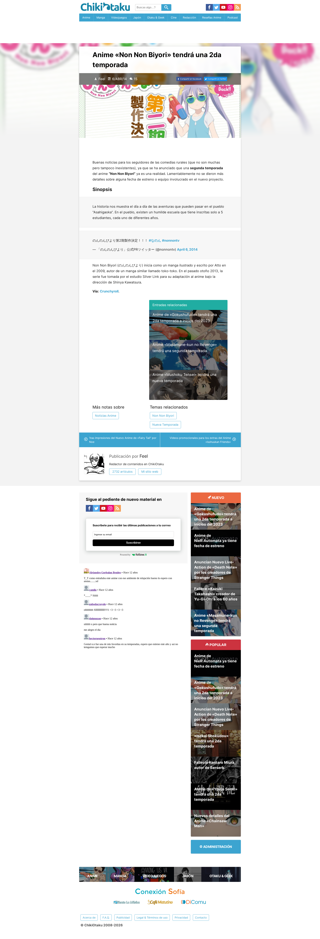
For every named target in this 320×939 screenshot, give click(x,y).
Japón (137, 17)
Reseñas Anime (211, 17)
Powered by (125, 554)
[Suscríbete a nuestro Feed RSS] (237, 7)
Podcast (233, 17)
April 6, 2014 (187, 249)
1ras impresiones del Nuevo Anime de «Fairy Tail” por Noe (122, 440)
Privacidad (181, 917)
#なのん (155, 240)
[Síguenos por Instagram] (230, 7)
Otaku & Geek (155, 17)
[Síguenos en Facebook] (209, 7)
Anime (86, 17)
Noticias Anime (105, 415)
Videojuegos (119, 17)
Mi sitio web (149, 471)
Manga (100, 17)
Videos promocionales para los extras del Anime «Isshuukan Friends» (200, 440)
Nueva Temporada (165, 424)
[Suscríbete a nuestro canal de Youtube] (223, 7)
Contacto (201, 917)
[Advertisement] (160, 32)
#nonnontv (171, 240)
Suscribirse (133, 542)
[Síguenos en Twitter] (216, 7)
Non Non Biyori (163, 415)
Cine (173, 17)
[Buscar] (166, 7)
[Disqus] (133, 608)
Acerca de (89, 917)
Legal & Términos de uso (152, 917)
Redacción (189, 17)
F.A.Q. (106, 917)
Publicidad (123, 917)
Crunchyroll (109, 291)
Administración (217, 847)
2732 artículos (122, 471)
